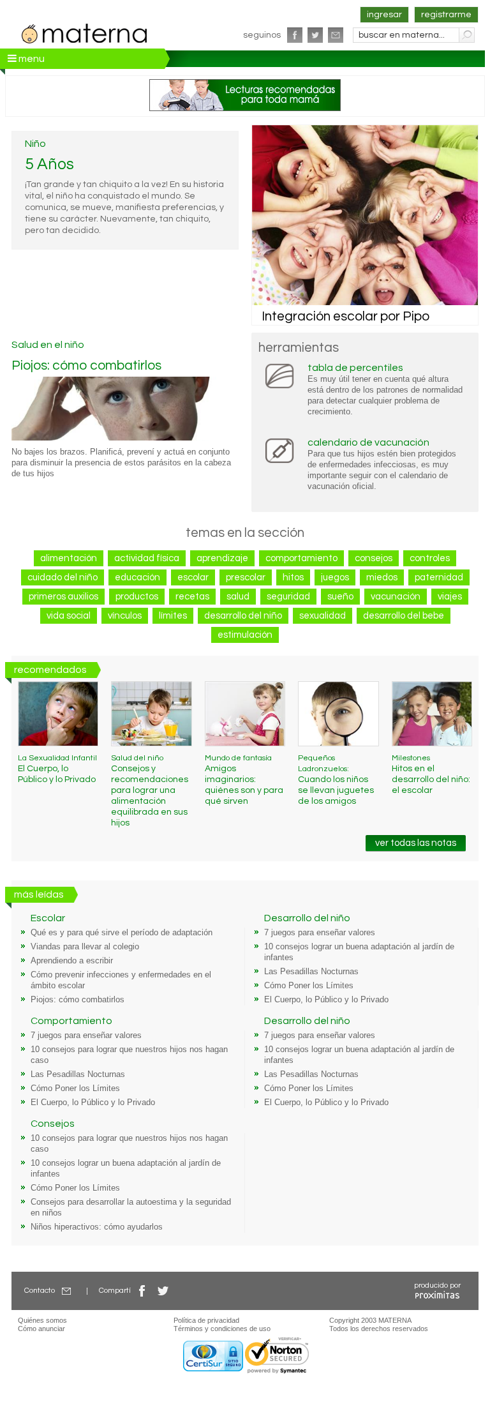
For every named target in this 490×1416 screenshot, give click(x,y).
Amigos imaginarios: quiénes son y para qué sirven (244, 780)
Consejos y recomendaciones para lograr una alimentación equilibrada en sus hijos (149, 790)
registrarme (446, 14)
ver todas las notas (415, 843)
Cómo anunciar (41, 1328)
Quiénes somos (42, 1320)
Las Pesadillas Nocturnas (311, 971)
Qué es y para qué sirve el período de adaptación (121, 932)
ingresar (384, 14)
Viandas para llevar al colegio (85, 946)
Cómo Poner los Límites (308, 985)
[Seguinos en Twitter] (315, 35)
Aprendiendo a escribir (72, 960)
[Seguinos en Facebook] (294, 35)
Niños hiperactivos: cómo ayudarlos (97, 1227)
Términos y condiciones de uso (222, 1328)
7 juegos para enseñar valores (319, 932)
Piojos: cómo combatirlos (86, 365)
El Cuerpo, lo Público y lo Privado (57, 769)
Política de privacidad (206, 1320)
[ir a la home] (84, 32)
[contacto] (335, 35)
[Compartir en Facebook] (142, 1290)
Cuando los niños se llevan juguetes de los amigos (336, 780)
